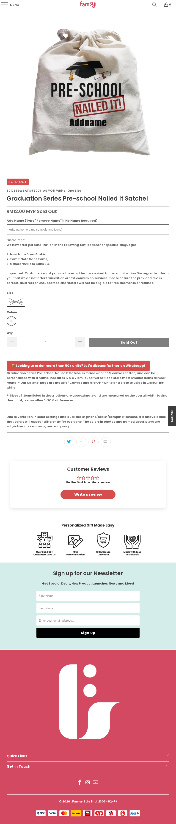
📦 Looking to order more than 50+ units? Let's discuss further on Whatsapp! (78, 365)
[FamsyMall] (88, 4)
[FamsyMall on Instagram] (87, 782)
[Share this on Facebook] (81, 442)
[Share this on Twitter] (69, 442)
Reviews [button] (172, 416)
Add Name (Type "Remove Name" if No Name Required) (52, 220)
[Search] (154, 4)
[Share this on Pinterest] (93, 442)
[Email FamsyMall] (95, 782)
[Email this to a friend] (106, 442)
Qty (10, 333)
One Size (16, 301)
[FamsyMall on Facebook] (79, 782)
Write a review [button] (88, 494)
